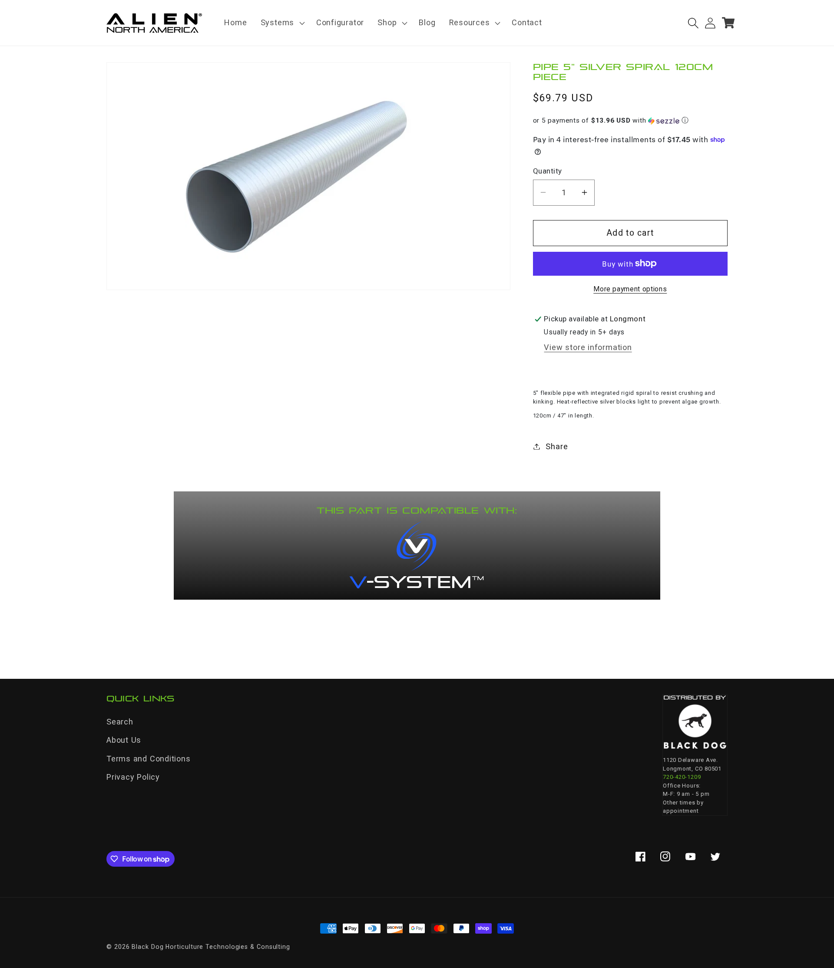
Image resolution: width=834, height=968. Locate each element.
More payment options (630, 289)
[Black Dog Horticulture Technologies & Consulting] (695, 722)
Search (119, 721)
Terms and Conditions (148, 758)
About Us (123, 739)
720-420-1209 (682, 777)
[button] (281, 23)
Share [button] (557, 446)
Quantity (547, 170)
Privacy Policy (133, 776)
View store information (588, 347)
